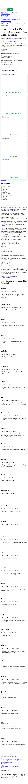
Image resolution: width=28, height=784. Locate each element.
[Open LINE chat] (1, 773)
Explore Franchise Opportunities (9, 276)
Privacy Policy (16, 766)
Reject (3, 9)
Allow (10, 9)
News (5, 760)
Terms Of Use (9, 766)
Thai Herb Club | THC (6, 12)
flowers (6, 234)
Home (2, 19)
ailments (3, 225)
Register (7, 15)
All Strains (3, 180)
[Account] (1, 18)
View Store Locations (6, 262)
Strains (5, 19)
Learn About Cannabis (15, 759)
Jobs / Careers (9, 762)
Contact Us (8, 21)
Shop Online (10, 19)
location (21, 236)
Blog (14, 19)
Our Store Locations (6, 22)
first (1, 239)
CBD (16, 229)
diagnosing (3, 229)
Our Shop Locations (6, 41)
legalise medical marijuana (13, 210)
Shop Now (13, 41)
